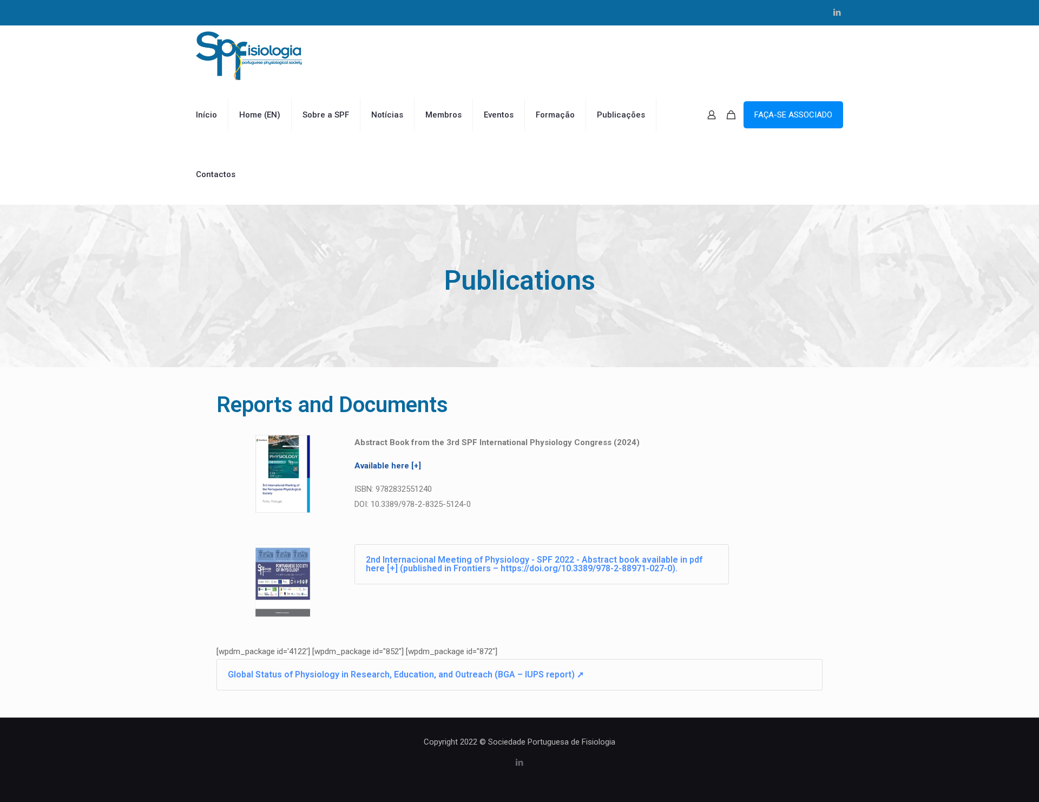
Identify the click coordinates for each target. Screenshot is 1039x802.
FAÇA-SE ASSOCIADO (793, 115)
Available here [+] (387, 466)
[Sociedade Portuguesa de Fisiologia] (249, 55)
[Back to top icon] (987, 779)
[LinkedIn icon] (837, 12)
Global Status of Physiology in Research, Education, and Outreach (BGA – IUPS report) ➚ (406, 674)
